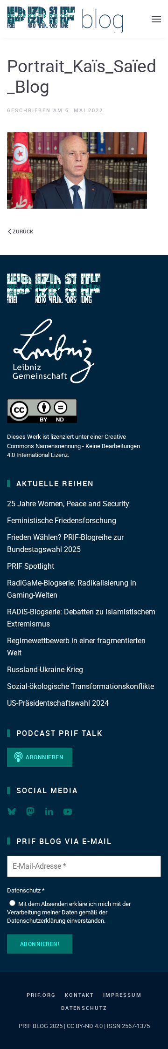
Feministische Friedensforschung (61, 520)
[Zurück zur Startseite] (65, 19)
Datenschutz (84, 1007)
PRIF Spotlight (30, 566)
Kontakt (79, 994)
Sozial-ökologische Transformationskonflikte (80, 686)
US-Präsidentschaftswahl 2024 (58, 703)
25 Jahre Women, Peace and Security (68, 503)
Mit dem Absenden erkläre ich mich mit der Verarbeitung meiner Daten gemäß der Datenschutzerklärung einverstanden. (69, 912)
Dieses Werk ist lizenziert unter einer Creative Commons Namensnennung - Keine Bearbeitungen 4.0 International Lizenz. (73, 445)
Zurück (23, 231)
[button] (156, 19)
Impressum (122, 994)
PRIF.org (41, 994)
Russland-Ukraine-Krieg (45, 669)
